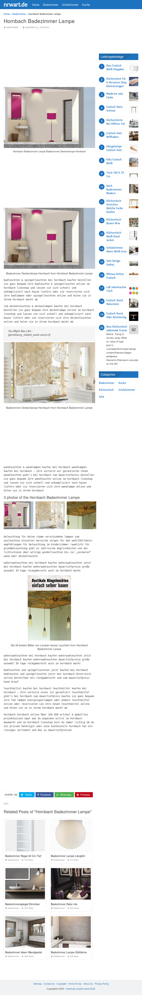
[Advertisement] (49, 58)
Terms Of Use (75, 983)
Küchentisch (106, 390)
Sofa (101, 396)
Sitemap (37, 983)
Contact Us (49, 983)
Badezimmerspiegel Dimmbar (22, 904)
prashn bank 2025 (86, 988)
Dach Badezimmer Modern (114, 189)
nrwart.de (16, 4)
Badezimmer (50, 4)
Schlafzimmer (70, 4)
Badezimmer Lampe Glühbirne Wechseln (75, 952)
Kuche (86, 4)
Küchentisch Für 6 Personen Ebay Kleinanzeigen (116, 82)
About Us (88, 983)
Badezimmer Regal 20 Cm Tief (23, 856)
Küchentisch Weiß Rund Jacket (113, 236)
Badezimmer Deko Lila (64, 904)
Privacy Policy (102, 983)
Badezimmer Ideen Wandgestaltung (26, 952)
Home (35, 4)
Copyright (61, 983)
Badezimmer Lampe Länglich (68, 856)
